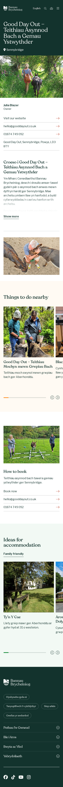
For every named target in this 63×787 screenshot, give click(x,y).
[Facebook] (6, 777)
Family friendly (14, 553)
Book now (10, 491)
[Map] (52, 9)
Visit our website (15, 118)
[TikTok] (13, 777)
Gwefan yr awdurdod (17, 715)
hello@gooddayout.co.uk (20, 126)
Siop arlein (49, 706)
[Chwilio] (45, 9)
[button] (52, 397)
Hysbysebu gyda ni (16, 697)
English (37, 8)
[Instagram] (29, 777)
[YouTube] (21, 777)
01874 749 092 (14, 134)
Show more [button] (11, 216)
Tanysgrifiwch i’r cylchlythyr (21, 706)
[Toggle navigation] (57, 8)
